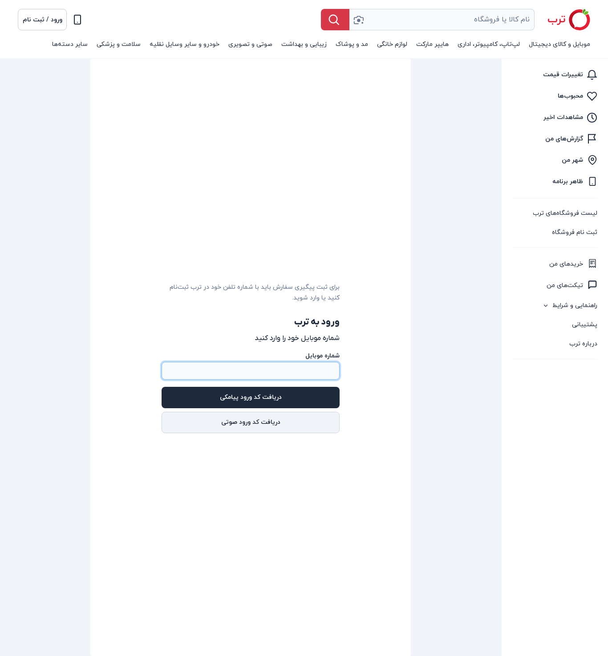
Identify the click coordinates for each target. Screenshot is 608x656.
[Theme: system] (77, 19)
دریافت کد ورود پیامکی (251, 397)
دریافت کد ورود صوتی (250, 422)
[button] (42, 19)
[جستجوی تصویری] (358, 19)
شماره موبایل (322, 356)
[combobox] (442, 19)
